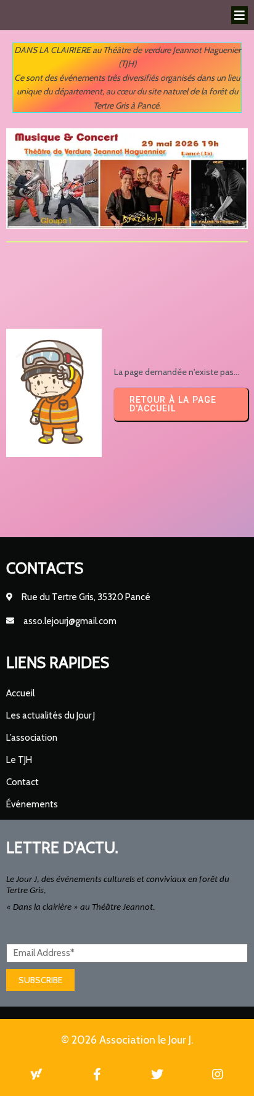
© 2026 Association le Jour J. (127, 1040)
